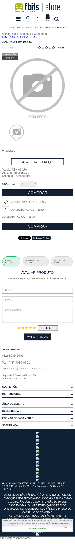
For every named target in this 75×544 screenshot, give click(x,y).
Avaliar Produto (37, 337)
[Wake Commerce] (37, 535)
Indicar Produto (42, 238)
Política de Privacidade (57, 523)
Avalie (61, 47)
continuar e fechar (37, 528)
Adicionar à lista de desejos (30, 202)
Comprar (37, 193)
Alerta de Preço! (39, 162)
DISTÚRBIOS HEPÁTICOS (19, 36)
